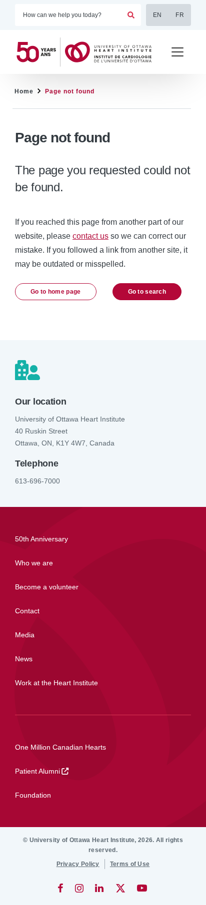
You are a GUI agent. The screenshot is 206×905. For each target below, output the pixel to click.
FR (180, 14)
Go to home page (55, 291)
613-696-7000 (37, 481)
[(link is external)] (61, 888)
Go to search (147, 291)
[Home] (88, 52)
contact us (90, 236)
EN (157, 14)
